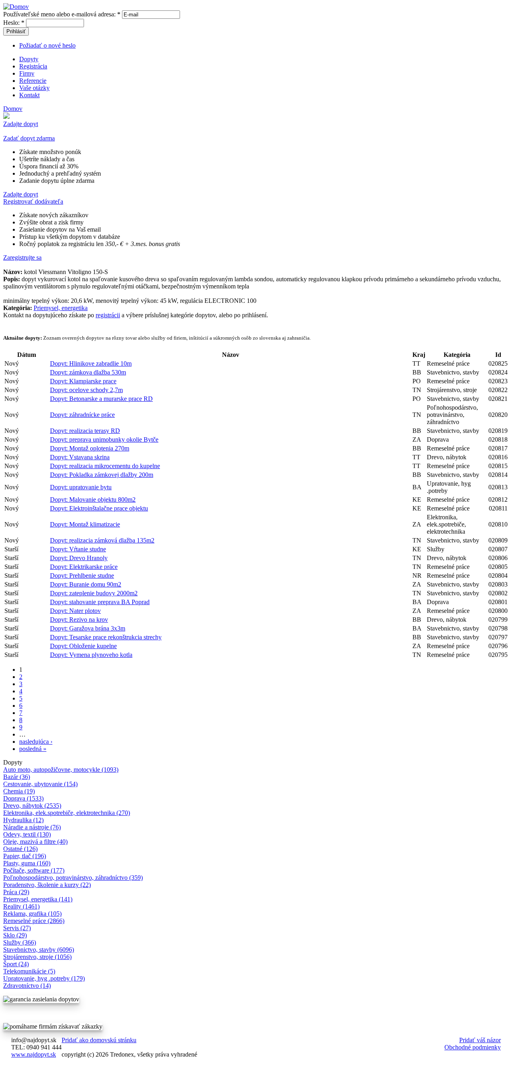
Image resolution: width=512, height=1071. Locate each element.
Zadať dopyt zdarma (29, 138)
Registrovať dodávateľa (33, 201)
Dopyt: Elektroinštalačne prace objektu (99, 508)
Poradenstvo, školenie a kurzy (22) (47, 884)
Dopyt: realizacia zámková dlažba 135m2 (102, 540)
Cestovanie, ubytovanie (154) (40, 784)
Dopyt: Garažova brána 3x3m (87, 628)
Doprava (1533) (23, 798)
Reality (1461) (21, 906)
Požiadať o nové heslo (47, 45)
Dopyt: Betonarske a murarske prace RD (101, 398)
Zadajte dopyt (20, 123)
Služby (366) (19, 942)
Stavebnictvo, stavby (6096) (38, 949)
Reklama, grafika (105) (32, 913)
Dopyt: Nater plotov (75, 610)
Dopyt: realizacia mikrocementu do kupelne (105, 465)
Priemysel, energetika (61, 307)
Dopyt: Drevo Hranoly (79, 558)
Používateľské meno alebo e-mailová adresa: (61, 14)
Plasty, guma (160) (26, 863)
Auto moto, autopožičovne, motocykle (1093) (60, 769)
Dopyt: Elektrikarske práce (84, 566)
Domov (12, 108)
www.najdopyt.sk (33, 1054)
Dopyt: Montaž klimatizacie (85, 524)
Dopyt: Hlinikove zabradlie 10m (91, 363)
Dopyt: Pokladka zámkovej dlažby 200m (101, 474)
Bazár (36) (16, 776)
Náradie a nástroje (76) (32, 827)
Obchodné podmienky (472, 1047)
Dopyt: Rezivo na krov (79, 619)
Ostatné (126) (20, 848)
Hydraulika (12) (23, 820)
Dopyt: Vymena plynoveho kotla (91, 654)
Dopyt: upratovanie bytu (81, 487)
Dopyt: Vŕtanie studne (78, 549)
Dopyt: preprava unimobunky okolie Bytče (104, 439)
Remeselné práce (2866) (33, 920)
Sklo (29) (15, 935)
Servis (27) (17, 928)
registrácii (108, 315)
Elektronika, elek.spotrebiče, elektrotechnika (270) (66, 812)
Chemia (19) (19, 791)
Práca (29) (16, 892)
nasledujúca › (35, 741)
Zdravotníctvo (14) (27, 985)
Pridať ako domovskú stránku (99, 1040)
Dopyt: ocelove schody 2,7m (86, 389)
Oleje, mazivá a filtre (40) (35, 841)
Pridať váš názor (480, 1040)
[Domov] (16, 6)
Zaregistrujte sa (22, 257)
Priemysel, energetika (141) (37, 899)
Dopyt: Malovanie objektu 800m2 (93, 499)
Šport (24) (16, 964)
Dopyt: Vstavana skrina (80, 457)
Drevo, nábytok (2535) (32, 805)
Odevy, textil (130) (27, 834)
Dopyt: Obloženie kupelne (83, 646)
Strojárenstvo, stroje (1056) (37, 956)
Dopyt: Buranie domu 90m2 (85, 584)
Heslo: (13, 22)
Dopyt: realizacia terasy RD (85, 430)
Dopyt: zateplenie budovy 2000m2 (94, 593)
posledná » (32, 748)
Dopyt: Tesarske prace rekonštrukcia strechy (106, 637)
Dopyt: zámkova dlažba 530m (88, 372)
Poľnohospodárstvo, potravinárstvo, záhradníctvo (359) (73, 877)
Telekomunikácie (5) (29, 971)
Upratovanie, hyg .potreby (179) (44, 978)
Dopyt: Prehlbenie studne (82, 575)
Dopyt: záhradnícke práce (82, 414)
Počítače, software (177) (33, 870)
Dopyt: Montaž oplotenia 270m (89, 448)
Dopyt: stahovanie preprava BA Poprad (100, 602)
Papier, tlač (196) (24, 856)
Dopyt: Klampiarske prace (83, 381)
